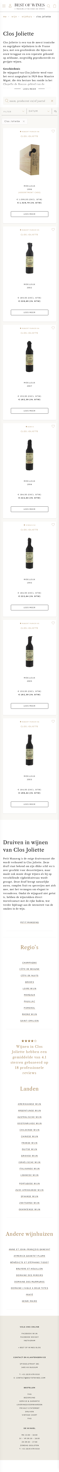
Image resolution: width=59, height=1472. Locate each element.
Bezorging (29, 1397)
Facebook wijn (29, 1333)
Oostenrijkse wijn (29, 1123)
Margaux (29, 994)
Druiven (29, 1411)
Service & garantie (29, 1401)
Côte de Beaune (29, 969)
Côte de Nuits (30, 975)
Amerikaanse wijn (29, 1104)
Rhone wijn (29, 1014)
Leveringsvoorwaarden (29, 1404)
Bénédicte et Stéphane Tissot (29, 1262)
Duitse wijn (29, 1149)
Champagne (29, 962)
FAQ (29, 1394)
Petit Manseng (29, 922)
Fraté (29, 1294)
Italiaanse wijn (29, 1168)
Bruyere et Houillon (29, 1268)
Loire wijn (30, 988)
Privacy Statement (29, 1408)
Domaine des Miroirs (29, 1275)
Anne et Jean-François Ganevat (29, 1249)
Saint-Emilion (29, 1020)
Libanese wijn (29, 1175)
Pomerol (29, 1008)
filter (7, 111)
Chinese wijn (29, 1136)
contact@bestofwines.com (30, 1378)
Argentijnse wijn (29, 1110)
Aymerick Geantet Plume (29, 1255)
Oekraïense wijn (29, 1209)
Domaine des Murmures (29, 1281)
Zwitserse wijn (29, 1202)
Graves (29, 982)
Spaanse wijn (29, 1196)
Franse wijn (29, 1143)
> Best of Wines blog (29, 1347)
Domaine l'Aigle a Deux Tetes (29, 1288)
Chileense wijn (29, 1130)
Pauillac (29, 1001)
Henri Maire (29, 1301)
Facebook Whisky (29, 1337)
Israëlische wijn (29, 1162)
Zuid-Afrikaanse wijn (29, 1190)
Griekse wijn (29, 1155)
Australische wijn (29, 1117)
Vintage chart (29, 1415)
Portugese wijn (29, 1183)
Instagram (29, 1340)
